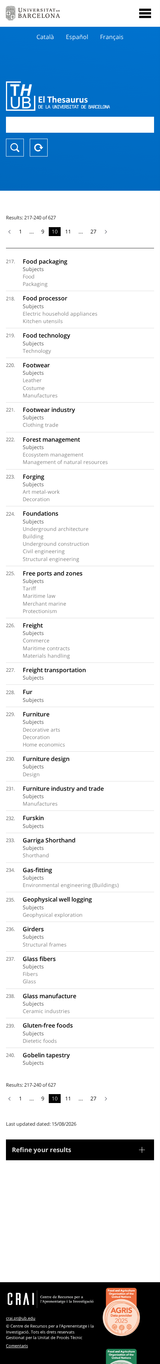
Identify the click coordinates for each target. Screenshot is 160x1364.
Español (77, 37)
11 (68, 231)
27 (93, 231)
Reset (39, 148)
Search (15, 148)
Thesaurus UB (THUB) (58, 96)
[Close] (145, 13)
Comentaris (17, 1345)
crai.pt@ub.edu (20, 1318)
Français (112, 37)
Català (45, 37)
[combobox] (80, 125)
